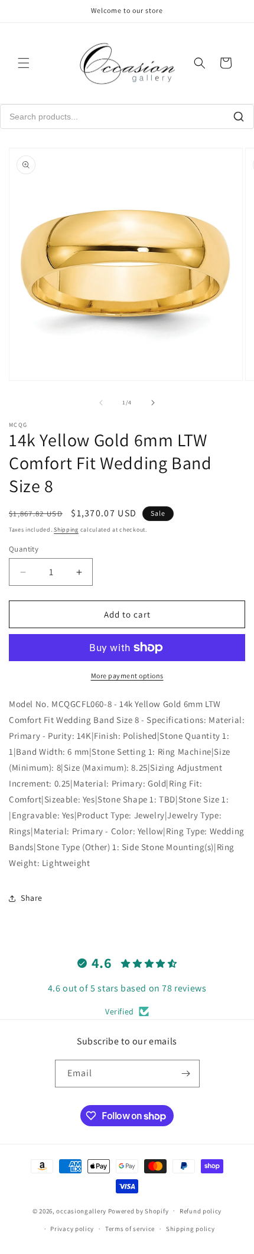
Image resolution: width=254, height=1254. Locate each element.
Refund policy (201, 1211)
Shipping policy (190, 1229)
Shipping (66, 529)
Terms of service (130, 1229)
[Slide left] (101, 403)
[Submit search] (238, 116)
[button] (24, 63)
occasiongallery (81, 1210)
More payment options (127, 675)
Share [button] (32, 898)
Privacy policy (72, 1229)
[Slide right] (153, 403)
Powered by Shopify (138, 1210)
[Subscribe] (186, 1073)
